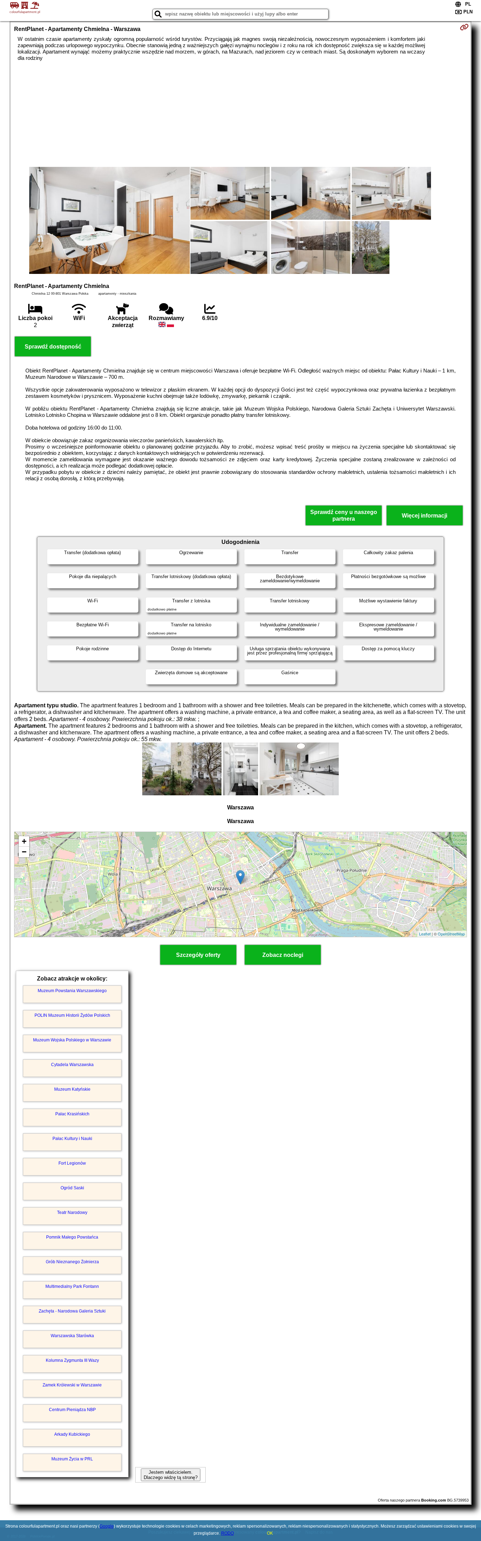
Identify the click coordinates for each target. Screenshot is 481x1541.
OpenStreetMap (451, 933)
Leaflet (425, 933)
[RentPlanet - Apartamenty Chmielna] (109, 221)
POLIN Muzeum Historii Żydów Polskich (72, 1015)
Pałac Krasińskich (72, 1113)
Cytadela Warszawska (72, 1064)
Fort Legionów (72, 1163)
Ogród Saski (72, 1187)
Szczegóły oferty (198, 955)
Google (107, 1526)
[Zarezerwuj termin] (464, 27)
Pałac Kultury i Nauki (72, 1138)
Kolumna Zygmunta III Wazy (72, 1360)
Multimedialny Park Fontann (72, 1286)
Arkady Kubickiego (72, 1434)
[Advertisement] (240, 114)
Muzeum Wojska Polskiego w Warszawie (72, 1040)
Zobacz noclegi (282, 955)
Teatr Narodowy (72, 1212)
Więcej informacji (424, 516)
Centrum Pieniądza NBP (72, 1409)
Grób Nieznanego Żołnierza (72, 1261)
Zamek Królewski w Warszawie (72, 1385)
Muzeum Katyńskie (72, 1089)
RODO (227, 1533)
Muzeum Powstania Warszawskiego (72, 990)
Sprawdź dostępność (53, 347)
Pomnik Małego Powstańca (72, 1237)
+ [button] (24, 841)
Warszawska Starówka (72, 1335)
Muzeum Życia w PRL (72, 1459)
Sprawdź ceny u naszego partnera (343, 515)
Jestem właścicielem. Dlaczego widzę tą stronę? (171, 1475)
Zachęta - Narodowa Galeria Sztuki (72, 1311)
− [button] (24, 851)
